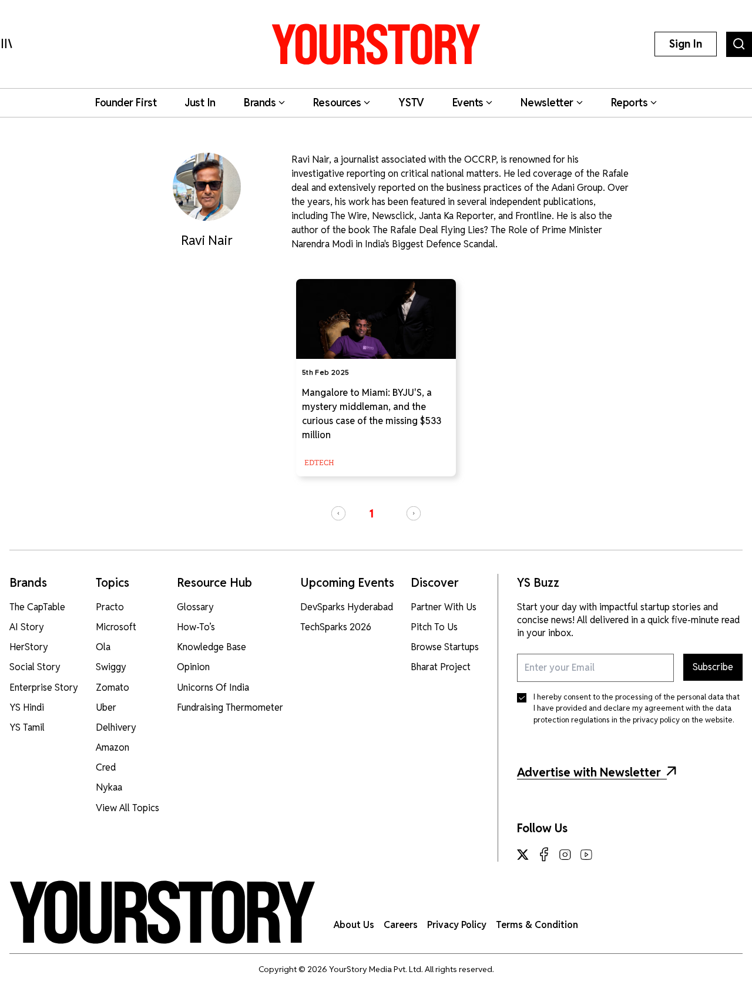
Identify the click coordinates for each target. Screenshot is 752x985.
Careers (401, 925)
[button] (338, 513)
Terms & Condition (537, 925)
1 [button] (371, 513)
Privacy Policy (456, 925)
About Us (354, 925)
